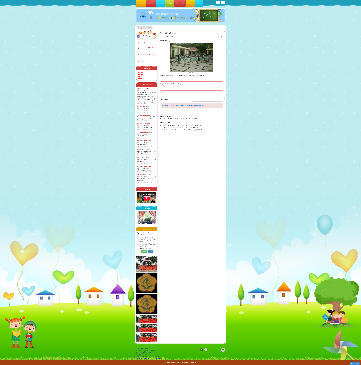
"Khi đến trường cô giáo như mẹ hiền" (147, 240)
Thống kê (170, 3)
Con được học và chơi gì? (146, 237)
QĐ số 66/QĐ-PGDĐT (143, 115)
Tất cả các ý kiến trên (145, 248)
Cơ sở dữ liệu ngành (146, 43)
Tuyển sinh (160, 3)
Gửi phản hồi (356, 363)
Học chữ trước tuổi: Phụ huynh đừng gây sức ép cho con (178, 125)
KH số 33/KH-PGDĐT (143, 157)
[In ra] (218, 36)
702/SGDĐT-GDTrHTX (144, 88)
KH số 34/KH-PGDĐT (143, 149)
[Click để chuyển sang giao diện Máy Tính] (205, 349)
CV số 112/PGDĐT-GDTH (144, 132)
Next (154, 218)
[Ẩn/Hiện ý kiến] (189, 100)
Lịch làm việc (180, 3)
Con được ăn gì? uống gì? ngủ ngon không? (147, 245)
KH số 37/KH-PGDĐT (143, 106)
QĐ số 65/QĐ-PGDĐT (143, 123)
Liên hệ (199, 3)
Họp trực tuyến (145, 61)
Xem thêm (190, 3)
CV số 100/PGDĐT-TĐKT (144, 166)
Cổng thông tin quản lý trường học (147, 48)
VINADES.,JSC (192, 362)
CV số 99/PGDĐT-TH (143, 175)
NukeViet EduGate (176, 362)
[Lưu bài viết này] (222, 36)
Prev (140, 218)
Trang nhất (141, 3)
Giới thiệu (151, 3)
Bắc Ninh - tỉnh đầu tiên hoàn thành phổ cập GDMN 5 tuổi (179, 130)
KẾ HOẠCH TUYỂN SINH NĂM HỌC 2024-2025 (178, 118)
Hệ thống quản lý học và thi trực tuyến (147, 55)
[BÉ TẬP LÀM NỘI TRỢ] (146, 217)
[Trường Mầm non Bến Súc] (143, 15)
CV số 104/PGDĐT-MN (144, 140)
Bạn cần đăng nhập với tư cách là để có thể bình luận (183, 105)
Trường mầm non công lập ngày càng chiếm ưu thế (177, 127)
